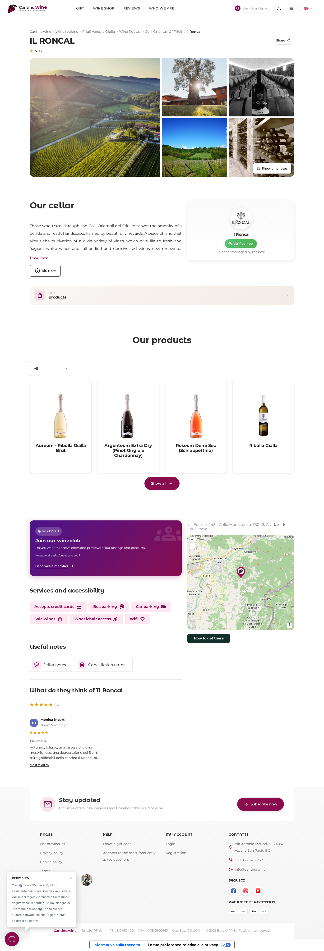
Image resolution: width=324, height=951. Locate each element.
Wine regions (67, 31)
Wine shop (104, 8)
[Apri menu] (285, 8)
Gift (80, 8)
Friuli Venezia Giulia (98, 31)
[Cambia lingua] (308, 8)
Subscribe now (260, 804)
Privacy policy (51, 853)
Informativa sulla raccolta (116, 944)
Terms (45, 871)
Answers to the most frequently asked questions (129, 856)
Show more (39, 257)
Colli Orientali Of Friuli (163, 31)
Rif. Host (45, 270)
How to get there (209, 638)
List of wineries (52, 844)
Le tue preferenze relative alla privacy (183, 944)
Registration (176, 853)
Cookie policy (51, 862)
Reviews (131, 8)
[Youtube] (258, 891)
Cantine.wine (40, 31)
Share (283, 40)
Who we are (161, 8)
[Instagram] (245, 891)
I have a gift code (117, 844)
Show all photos (272, 168)
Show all (158, 483)
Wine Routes (129, 31)
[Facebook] (233, 891)
